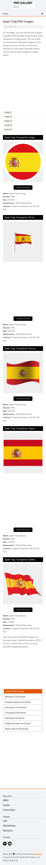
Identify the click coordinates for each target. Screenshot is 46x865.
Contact (6, 805)
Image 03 (8, 121)
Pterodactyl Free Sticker (15, 707)
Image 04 (8, 125)
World (10, 26)
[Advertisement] (23, 83)
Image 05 (8, 129)
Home (6, 26)
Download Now (23, 187)
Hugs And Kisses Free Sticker (17, 723)
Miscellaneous (9, 825)
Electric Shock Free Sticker (16, 729)
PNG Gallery (23, 3)
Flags (14, 26)
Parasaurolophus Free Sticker (18, 702)
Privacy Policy (9, 810)
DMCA (5, 800)
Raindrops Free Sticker (15, 718)
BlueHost (38, 854)
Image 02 (8, 116)
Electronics (8, 830)
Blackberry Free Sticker (15, 697)
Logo (5, 820)
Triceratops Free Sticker (15, 713)
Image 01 (8, 112)
